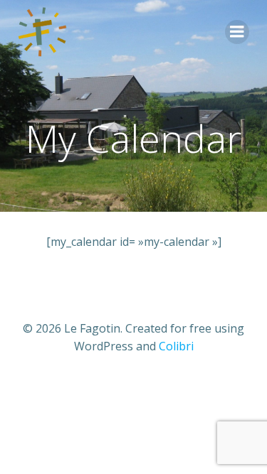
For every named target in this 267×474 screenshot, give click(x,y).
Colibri (176, 346)
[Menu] (237, 32)
